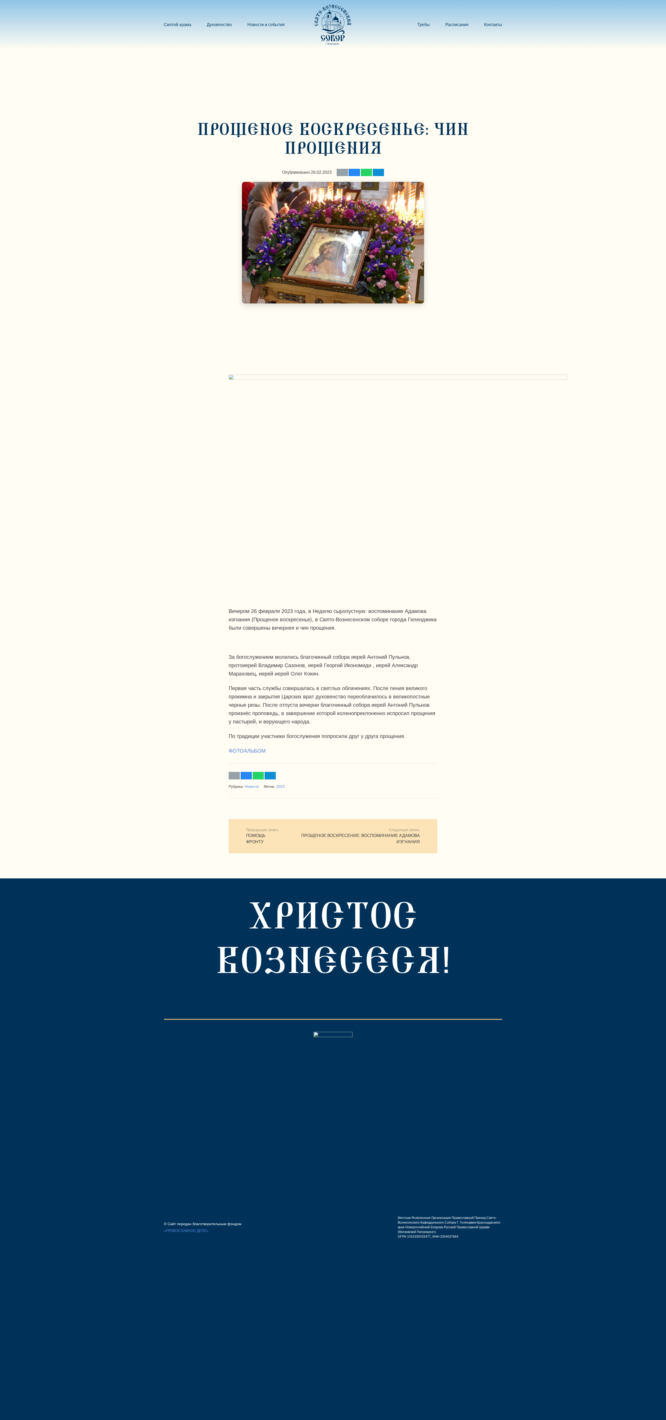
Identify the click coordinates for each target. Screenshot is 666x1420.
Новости (252, 786)
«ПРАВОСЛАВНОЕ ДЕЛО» (186, 1231)
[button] (288, 24)
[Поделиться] (354, 172)
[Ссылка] (333, 25)
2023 (280, 786)
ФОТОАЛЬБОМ (247, 751)
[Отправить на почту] (342, 172)
